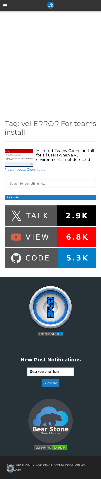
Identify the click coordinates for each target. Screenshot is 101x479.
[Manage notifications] (10, 468)
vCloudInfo (40, 465)
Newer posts (15, 169)
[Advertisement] (50, 61)
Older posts (36, 169)
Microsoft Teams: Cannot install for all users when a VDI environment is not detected (65, 155)
